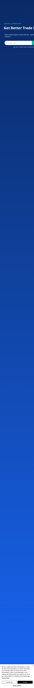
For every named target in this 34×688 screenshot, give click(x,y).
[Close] (31, 667)
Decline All (9, 682)
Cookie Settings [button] (17, 685)
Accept (25, 682)
